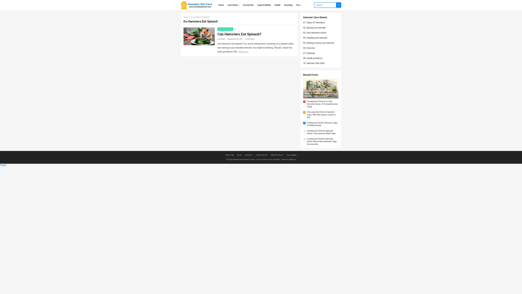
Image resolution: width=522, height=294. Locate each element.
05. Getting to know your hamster (318, 43)
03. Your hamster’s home (314, 32)
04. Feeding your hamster (315, 37)
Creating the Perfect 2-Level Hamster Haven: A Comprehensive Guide (322, 104)
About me (230, 155)
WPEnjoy (292, 159)
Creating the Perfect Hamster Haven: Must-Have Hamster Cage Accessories (322, 141)
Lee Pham (221, 39)
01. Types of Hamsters (314, 22)
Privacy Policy (277, 155)
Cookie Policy (262, 155)
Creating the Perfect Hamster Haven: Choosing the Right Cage (321, 132)
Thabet (3, 165)
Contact (248, 155)
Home (186, 17)
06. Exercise (309, 48)
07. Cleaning (309, 53)
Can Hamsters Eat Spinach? (239, 34)
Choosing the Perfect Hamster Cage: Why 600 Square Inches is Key (321, 115)
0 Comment (249, 39)
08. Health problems (312, 58)
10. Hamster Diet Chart (314, 63)
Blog (239, 155)
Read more (243, 52)
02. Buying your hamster (314, 27)
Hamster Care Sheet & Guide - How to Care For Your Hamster (256, 159)
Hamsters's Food (225, 29)
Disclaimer (291, 155)
